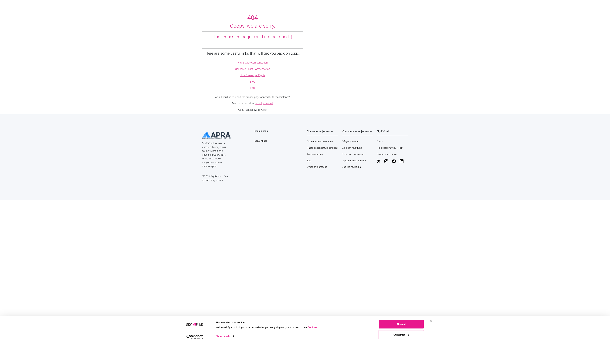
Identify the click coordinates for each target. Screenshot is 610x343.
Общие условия (350, 141)
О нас (380, 141)
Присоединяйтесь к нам (390, 147)
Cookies (312, 327)
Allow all (401, 324)
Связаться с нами (386, 154)
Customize (399, 334)
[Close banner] (431, 321)
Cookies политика (351, 166)
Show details (223, 336)
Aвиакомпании (315, 154)
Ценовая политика (352, 147)
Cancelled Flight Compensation (252, 69)
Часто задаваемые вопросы (322, 147)
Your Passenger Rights (252, 75)
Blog (252, 81)
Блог (309, 160)
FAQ (252, 88)
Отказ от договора (317, 166)
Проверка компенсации (320, 141)
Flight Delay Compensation (252, 62)
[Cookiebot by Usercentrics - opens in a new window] (195, 336)
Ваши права (260, 140)
